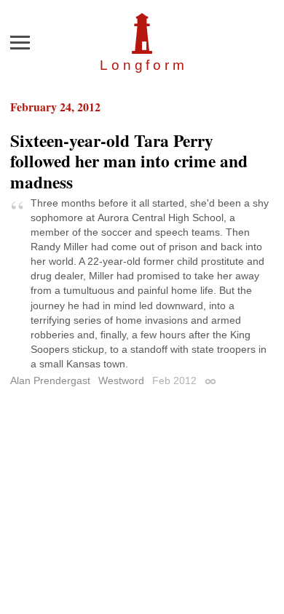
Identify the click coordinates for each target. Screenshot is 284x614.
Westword (121, 380)
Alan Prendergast (50, 380)
